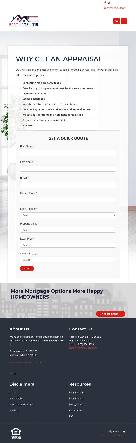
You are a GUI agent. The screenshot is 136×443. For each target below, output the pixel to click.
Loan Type (27, 238)
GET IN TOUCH (111, 314)
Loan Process (76, 398)
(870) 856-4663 (115, 8)
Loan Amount (28, 208)
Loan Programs (77, 392)
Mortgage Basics (78, 404)
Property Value (29, 223)
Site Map (14, 410)
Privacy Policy (16, 398)
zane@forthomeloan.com (83, 347)
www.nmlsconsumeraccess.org (26, 362)
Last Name (27, 162)
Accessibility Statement (22, 404)
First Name (27, 146)
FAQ (71, 416)
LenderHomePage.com (113, 435)
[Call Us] (116, 21)
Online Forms (76, 410)
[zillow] (109, 2)
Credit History (29, 253)
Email (24, 177)
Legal (12, 392)
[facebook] (105, 2)
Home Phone (28, 193)
